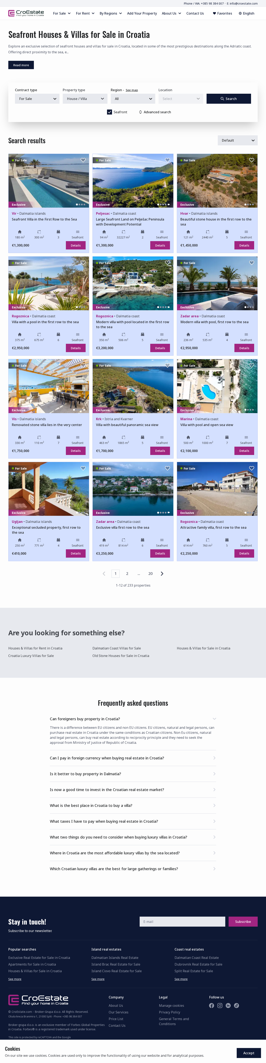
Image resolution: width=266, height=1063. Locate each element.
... (139, 573)
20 (150, 573)
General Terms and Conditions (174, 1021)
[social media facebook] (211, 1005)
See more (14, 979)
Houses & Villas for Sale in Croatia (203, 648)
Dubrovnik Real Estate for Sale (198, 964)
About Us (116, 1005)
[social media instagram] (220, 1005)
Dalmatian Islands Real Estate (114, 957)
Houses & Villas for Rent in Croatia (35, 648)
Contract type (26, 90)
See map (132, 90)
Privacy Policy (169, 1012)
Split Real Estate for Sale (194, 971)
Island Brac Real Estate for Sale (115, 964)
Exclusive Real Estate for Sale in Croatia (39, 957)
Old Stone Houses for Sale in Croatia (120, 656)
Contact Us (117, 1025)
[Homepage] (26, 13)
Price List (116, 1019)
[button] (133, 718)
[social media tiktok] (236, 1005)
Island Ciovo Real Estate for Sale (116, 971)
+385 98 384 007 (72, 1016)
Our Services (118, 1012)
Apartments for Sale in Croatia (32, 964)
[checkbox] (109, 112)
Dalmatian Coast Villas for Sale (116, 648)
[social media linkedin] (228, 1005)
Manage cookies (171, 1005)
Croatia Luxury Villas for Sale (31, 656)
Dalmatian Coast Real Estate (197, 957)
